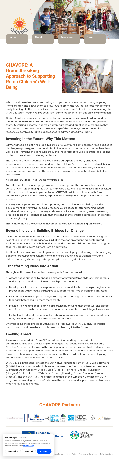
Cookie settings (56, 454)
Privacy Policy (71, 454)
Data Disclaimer (106, 454)
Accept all (44, 451)
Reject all (29, 451)
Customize (13, 451)
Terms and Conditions (88, 454)
